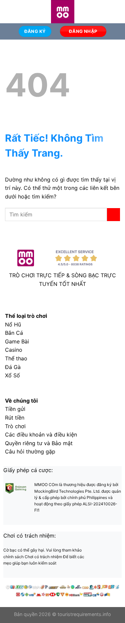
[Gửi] (113, 214)
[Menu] (9, 11)
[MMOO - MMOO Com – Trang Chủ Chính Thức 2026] (62, 11)
